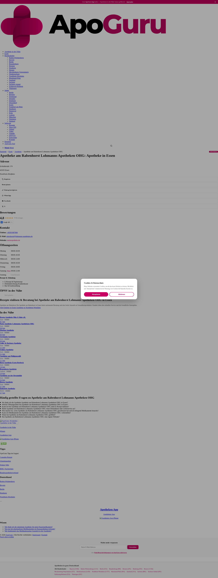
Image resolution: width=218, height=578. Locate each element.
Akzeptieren (96, 294)
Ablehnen (121, 294)
